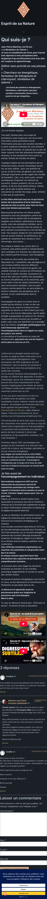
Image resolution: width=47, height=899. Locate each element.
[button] (23, 32)
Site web (4, 859)
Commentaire (7, 811)
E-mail (3, 850)
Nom (3, 840)
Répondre (3, 691)
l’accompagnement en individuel (22, 476)
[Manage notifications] (5, 894)
